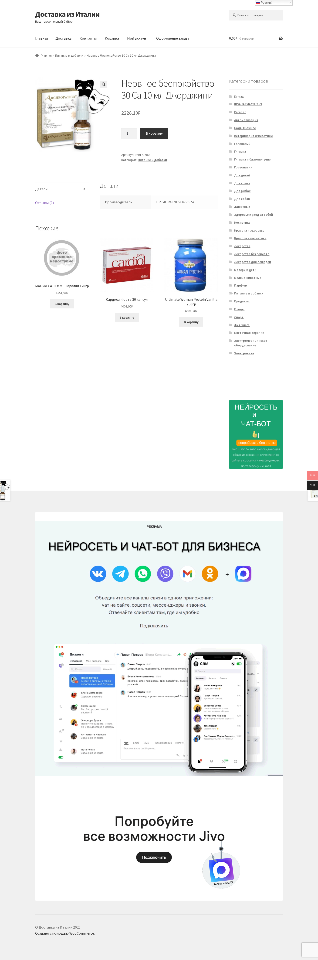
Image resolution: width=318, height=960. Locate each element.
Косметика (242, 222)
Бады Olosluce (245, 128)
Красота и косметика (250, 238)
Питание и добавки (69, 55)
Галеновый (242, 144)
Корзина (112, 38)
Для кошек (242, 183)
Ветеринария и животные (253, 136)
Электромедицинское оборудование (250, 342)
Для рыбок (242, 191)
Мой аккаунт (137, 38)
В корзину (154, 133)
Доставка (63, 38)
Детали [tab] (41, 189)
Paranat (240, 112)
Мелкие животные (247, 278)
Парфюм (240, 285)
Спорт (239, 317)
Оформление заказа (172, 38)
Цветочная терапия (249, 333)
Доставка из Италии (67, 14)
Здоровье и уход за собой (253, 214)
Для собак (242, 199)
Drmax (239, 96)
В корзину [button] (62, 304)
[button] (103, 84)
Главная (41, 38)
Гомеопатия (243, 167)
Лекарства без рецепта (251, 254)
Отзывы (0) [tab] (44, 202)
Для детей (242, 175)
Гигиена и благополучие (252, 159)
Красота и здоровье (249, 230)
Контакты (88, 38)
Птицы (239, 309)
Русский (266, 2)
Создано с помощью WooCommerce (64, 933)
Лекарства (242, 246)
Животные (242, 207)
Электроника (244, 353)
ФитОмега (242, 325)
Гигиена (240, 151)
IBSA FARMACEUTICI (248, 104)
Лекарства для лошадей (252, 262)
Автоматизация (246, 120)
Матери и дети (245, 270)
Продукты (242, 301)
